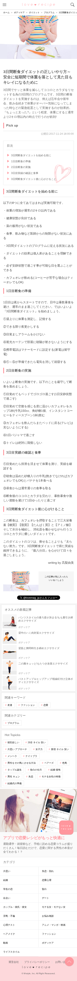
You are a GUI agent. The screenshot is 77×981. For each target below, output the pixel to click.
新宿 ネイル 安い (60, 749)
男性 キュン (13, 776)
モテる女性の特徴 (51, 776)
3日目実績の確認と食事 (24, 173)
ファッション (28, 705)
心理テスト (9, 925)
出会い (6, 898)
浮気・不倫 (9, 916)
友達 (9, 705)
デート (45, 898)
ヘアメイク (9, 934)
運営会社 (14, 962)
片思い (6, 871)
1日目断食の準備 (21, 161)
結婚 (5, 880)
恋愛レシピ (38, 4)
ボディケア (48, 943)
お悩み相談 (48, 916)
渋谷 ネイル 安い (37, 742)
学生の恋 (8, 889)
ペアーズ (49, 763)
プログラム (13, 723)
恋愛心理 (46, 880)
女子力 (39, 749)
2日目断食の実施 (21, 167)
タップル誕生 (14, 769)
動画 (5, 943)
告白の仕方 (36, 769)
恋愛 (45, 705)
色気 (64, 763)
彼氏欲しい (13, 742)
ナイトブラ (31, 756)
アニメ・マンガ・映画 (53, 925)
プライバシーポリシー (37, 962)
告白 (44, 889)
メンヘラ (12, 756)
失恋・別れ (48, 871)
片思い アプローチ (17, 749)
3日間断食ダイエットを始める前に (31, 155)
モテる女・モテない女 (53, 907)
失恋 (30, 776)
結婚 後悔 (55, 769)
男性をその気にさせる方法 (21, 763)
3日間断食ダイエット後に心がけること (33, 179)
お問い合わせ (63, 962)
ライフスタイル (11, 951)
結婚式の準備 (14, 783)
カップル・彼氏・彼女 (15, 907)
